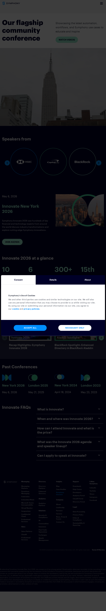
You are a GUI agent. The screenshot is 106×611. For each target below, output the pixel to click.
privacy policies (32, 309)
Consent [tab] (18, 279)
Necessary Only (74, 328)
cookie (15, 309)
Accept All (30, 328)
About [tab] (88, 279)
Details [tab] (53, 279)
